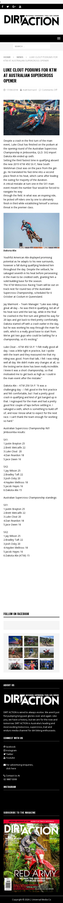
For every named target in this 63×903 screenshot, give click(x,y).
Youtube (10, 757)
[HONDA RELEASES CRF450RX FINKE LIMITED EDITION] (16, 664)
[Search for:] (31, 46)
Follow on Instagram (33, 803)
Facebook (10, 746)
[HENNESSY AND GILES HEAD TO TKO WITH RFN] (16, 652)
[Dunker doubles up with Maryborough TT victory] (31, 664)
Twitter (9, 754)
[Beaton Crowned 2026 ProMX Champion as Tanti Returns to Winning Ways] (47, 664)
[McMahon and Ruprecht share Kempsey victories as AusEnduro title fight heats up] (31, 652)
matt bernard (30, 89)
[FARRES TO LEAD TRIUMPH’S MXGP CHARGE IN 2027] (47, 641)
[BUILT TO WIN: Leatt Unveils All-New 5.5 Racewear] (16, 641)
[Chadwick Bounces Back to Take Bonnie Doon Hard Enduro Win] (31, 641)
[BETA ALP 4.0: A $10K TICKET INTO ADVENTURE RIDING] (47, 652)
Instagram (11, 750)
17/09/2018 (12, 89)
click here (11, 768)
